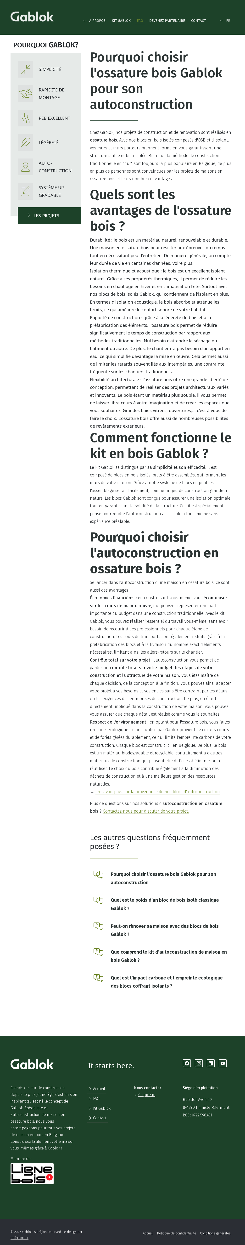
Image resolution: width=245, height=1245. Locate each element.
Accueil (98, 1089)
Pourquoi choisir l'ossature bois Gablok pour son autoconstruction (163, 878)
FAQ (140, 20)
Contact (198, 20)
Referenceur (19, 1238)
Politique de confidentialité (176, 1233)
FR (228, 20)
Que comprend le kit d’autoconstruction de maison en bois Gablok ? (169, 956)
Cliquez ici (146, 1094)
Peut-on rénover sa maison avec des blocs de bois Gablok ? (165, 930)
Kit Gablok (121, 20)
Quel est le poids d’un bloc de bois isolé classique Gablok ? (165, 904)
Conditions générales (215, 1233)
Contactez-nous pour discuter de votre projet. (146, 811)
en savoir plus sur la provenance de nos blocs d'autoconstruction (157, 791)
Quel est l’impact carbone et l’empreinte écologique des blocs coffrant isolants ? (167, 982)
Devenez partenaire (167, 20)
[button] (94, 20)
